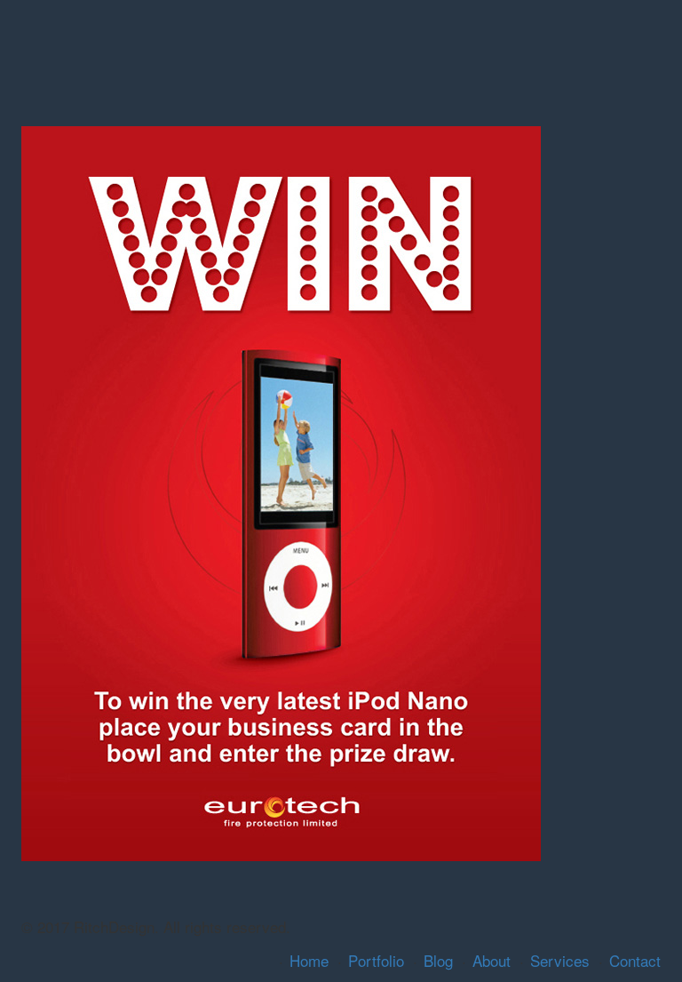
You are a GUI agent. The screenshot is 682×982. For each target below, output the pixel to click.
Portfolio (376, 960)
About (491, 960)
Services (560, 960)
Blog (438, 960)
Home (309, 960)
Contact (635, 960)
